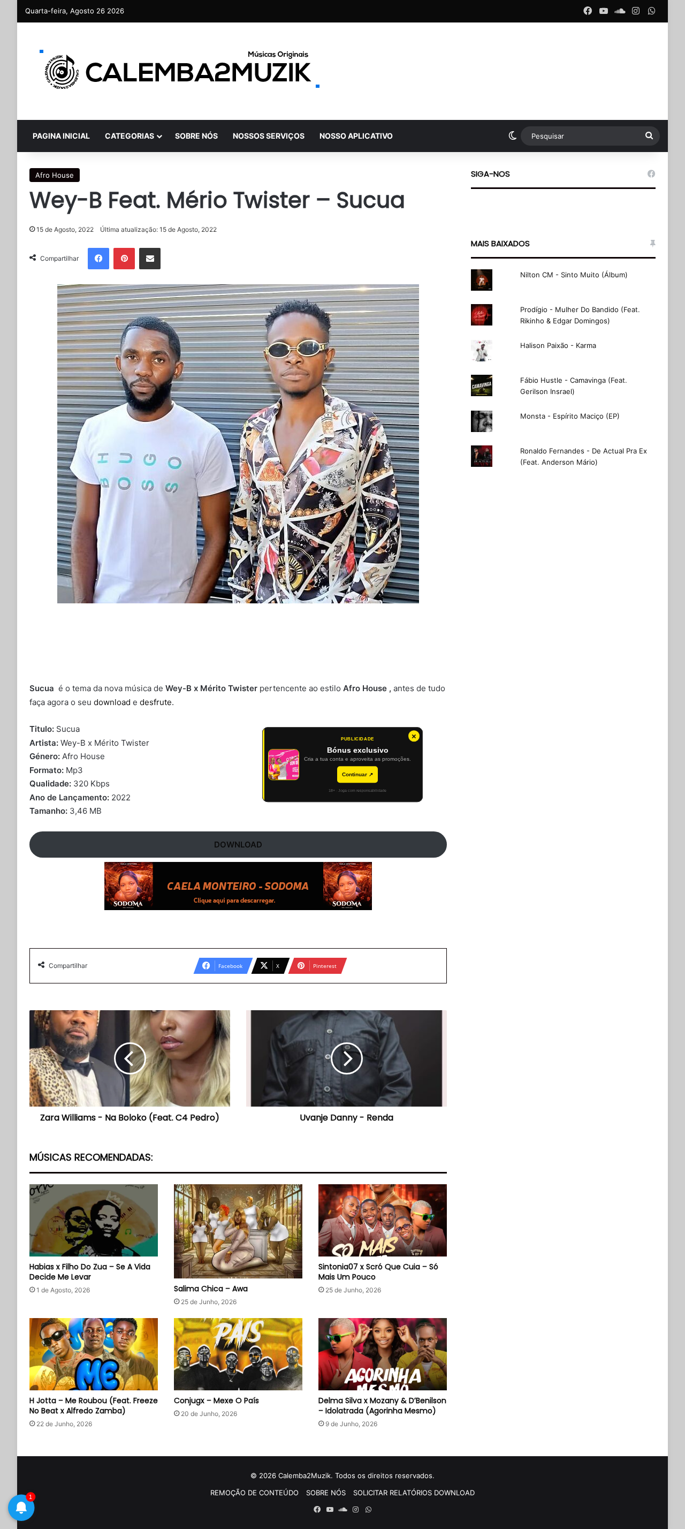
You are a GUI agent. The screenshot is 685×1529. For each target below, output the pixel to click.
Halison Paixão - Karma (558, 345)
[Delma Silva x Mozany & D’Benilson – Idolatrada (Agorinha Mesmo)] (382, 1354)
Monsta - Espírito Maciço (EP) (570, 416)
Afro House (54, 175)
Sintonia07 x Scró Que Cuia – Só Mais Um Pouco (378, 1271)
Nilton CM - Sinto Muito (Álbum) (574, 274)
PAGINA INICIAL (61, 135)
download (112, 702)
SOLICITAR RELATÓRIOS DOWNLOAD (414, 1492)
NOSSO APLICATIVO (356, 135)
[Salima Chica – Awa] (238, 1231)
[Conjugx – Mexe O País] (238, 1354)
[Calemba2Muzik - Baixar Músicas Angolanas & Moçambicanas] (180, 71)
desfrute (156, 702)
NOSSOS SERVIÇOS (269, 135)
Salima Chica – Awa (211, 1288)
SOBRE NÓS (196, 135)
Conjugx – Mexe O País (216, 1400)
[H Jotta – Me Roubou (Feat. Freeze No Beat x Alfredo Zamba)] (93, 1354)
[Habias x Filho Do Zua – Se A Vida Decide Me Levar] (93, 1220)
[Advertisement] (238, 649)
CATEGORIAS (129, 135)
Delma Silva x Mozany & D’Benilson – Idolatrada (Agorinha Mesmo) (382, 1405)
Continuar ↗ (357, 774)
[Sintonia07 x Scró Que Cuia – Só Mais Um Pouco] (382, 1220)
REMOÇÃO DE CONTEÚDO (254, 1492)
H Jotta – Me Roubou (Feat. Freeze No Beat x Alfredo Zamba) (93, 1405)
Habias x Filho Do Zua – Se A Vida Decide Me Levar (89, 1271)
